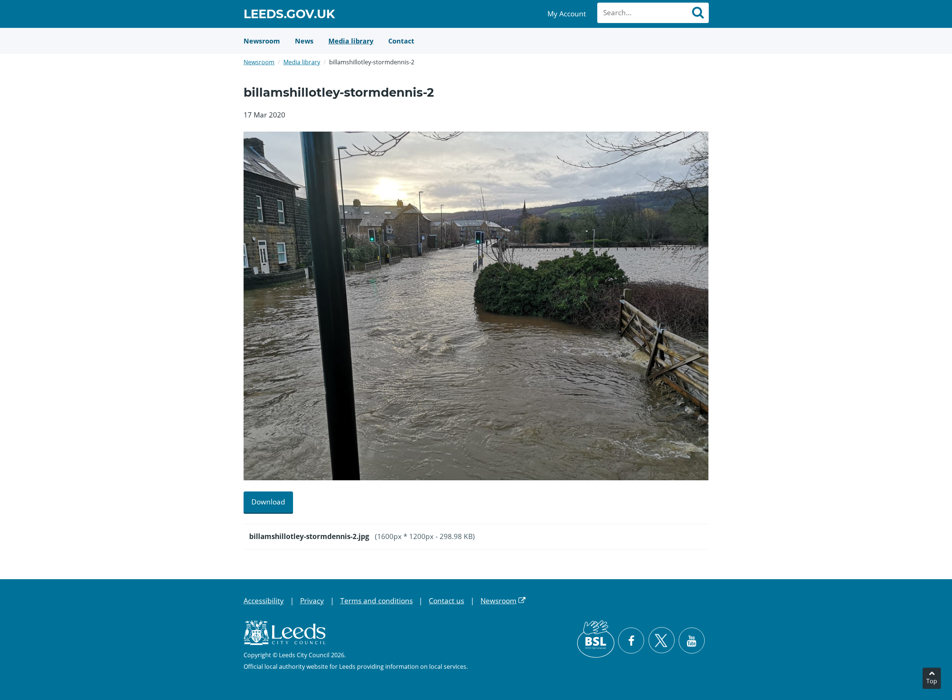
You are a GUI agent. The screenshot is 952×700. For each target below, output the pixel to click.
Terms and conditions (376, 601)
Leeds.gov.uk (289, 15)
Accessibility (264, 601)
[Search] (697, 13)
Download (268, 502)
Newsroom (259, 62)
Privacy (312, 601)
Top (931, 681)
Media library (301, 62)
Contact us (446, 601)
